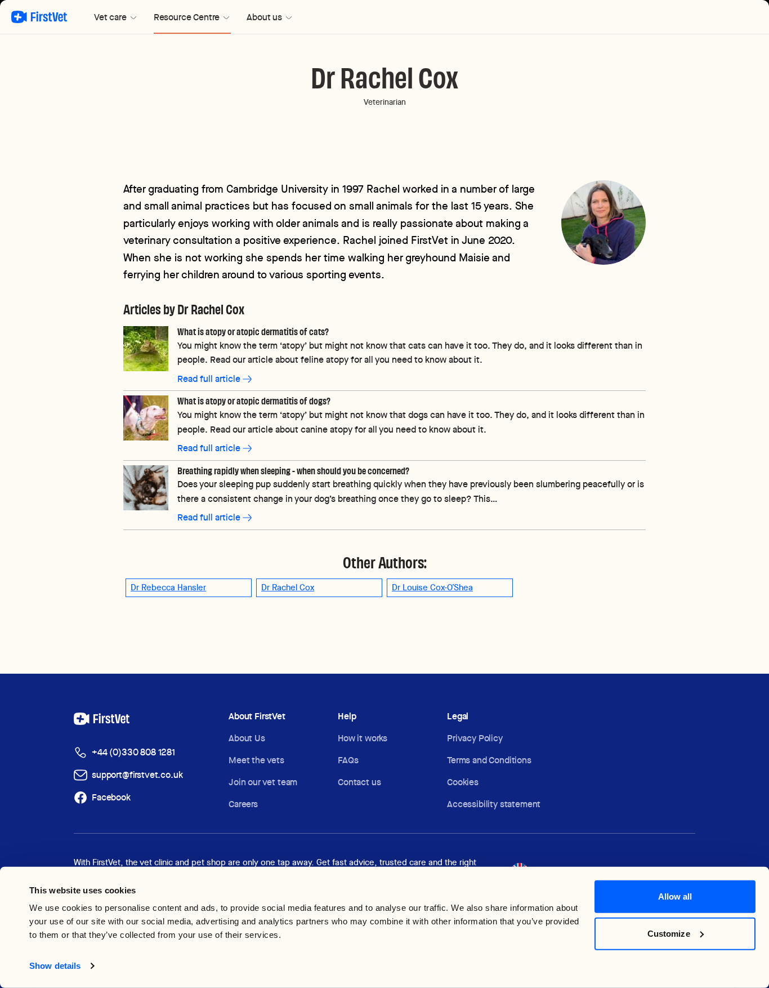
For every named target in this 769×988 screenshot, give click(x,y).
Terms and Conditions (489, 760)
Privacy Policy (475, 738)
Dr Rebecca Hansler (168, 587)
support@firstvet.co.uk (137, 775)
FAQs (348, 760)
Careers (243, 804)
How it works (362, 738)
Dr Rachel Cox (287, 587)
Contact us (359, 782)
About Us (247, 738)
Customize (668, 933)
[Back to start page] (39, 17)
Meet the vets (256, 760)
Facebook (111, 797)
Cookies (463, 782)
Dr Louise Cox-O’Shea (432, 587)
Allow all (675, 896)
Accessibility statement (493, 804)
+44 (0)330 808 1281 (133, 752)
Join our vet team (263, 782)
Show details (55, 966)
